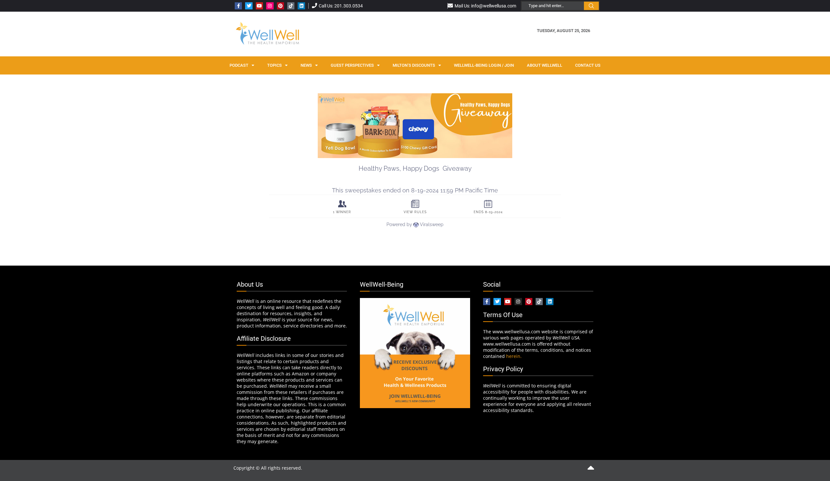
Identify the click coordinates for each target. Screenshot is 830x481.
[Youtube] (259, 5)
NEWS (306, 65)
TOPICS (274, 65)
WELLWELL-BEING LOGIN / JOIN (484, 65)
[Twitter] (248, 5)
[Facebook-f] (238, 5)
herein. (514, 356)
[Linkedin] (301, 5)
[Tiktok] (290, 5)
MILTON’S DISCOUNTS (414, 65)
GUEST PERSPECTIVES (352, 65)
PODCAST (239, 65)
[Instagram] (269, 5)
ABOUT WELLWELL (544, 65)
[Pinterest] (280, 5)
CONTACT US (587, 65)
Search (591, 6)
